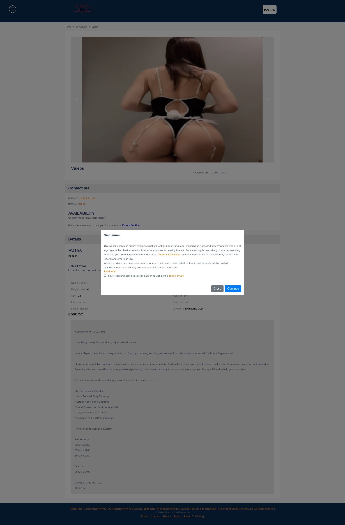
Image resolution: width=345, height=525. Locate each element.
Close (217, 288)
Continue (233, 288)
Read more (110, 271)
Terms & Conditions (169, 254)
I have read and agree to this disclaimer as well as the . (145, 275)
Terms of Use (176, 275)
